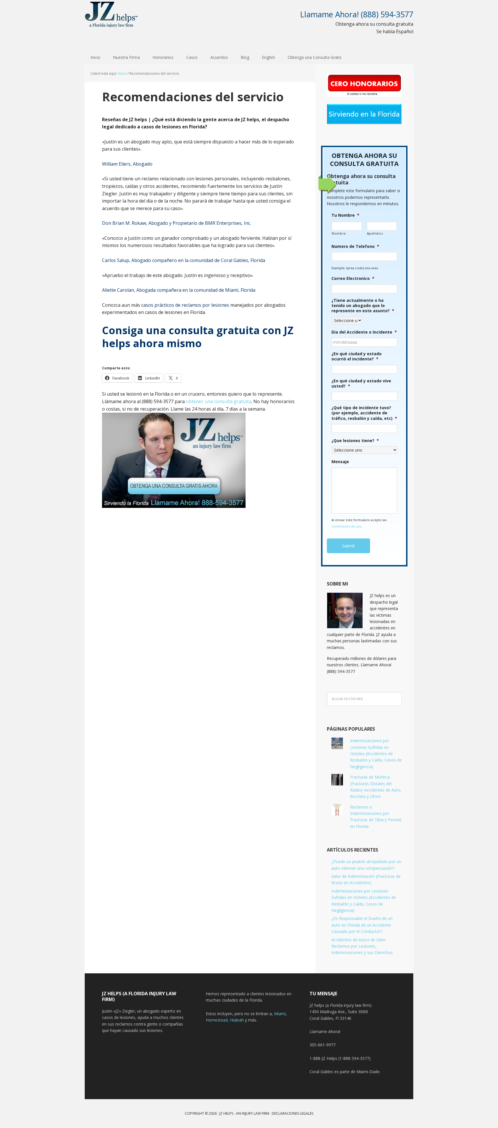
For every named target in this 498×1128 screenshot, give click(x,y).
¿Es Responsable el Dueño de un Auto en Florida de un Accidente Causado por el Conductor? (362, 925)
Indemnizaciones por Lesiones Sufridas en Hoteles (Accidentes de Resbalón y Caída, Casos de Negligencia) (376, 753)
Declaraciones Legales (292, 1113)
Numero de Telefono (355, 246)
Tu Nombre (345, 215)
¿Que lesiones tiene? (355, 440)
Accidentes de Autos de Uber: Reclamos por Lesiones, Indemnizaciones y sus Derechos (362, 946)
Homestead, (218, 1020)
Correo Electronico (352, 278)
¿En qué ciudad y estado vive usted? (361, 383)
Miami (280, 1013)
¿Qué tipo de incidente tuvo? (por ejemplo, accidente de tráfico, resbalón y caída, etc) (364, 413)
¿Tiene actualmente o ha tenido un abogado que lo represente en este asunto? (362, 305)
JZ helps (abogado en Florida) (111, 14)
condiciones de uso (346, 526)
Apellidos (375, 233)
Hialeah (237, 1020)
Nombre (339, 233)
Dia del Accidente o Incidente (364, 332)
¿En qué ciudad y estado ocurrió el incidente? (356, 356)
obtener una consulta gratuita (218, 401)
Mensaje (340, 461)
